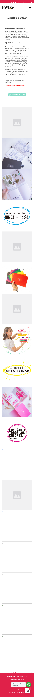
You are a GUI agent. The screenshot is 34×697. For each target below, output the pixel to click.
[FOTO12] (17, 464)
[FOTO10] (17, 402)
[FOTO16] (17, 588)
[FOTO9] (17, 371)
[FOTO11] (17, 433)
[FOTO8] (17, 340)
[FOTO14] (17, 526)
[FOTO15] (17, 557)
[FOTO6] (17, 277)
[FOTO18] (17, 650)
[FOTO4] (17, 215)
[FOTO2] (17, 153)
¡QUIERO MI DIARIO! (17, 95)
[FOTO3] (17, 184)
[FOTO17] (17, 619)
